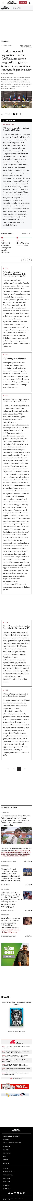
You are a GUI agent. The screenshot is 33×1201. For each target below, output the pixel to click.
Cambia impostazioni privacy (12, 1143)
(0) (31, 936)
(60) (30, 861)
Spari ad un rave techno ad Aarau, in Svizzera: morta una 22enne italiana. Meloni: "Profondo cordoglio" (10, 923)
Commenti (7, 114)
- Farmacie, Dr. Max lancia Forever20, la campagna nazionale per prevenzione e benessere (15, 1065)
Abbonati (23, 2)
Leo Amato (5, 884)
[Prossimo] (29, 260)
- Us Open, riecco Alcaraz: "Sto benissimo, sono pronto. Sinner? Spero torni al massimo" (15, 1051)
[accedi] (30, 2)
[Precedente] (23, 260)
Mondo (5, 41)
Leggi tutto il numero (16, 1031)
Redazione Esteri (7, 74)
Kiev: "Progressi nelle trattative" (22, 244)
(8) (31, 884)
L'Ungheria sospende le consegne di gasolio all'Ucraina (6, 247)
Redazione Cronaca (8, 861)
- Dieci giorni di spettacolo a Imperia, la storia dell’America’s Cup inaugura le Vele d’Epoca (15, 1056)
